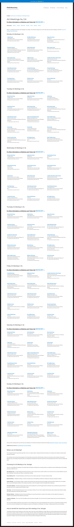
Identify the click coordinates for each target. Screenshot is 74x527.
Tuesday (18, 25)
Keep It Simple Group (31, 234)
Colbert (60, 442)
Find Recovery (12, 7)
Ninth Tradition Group (51, 137)
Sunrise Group (30, 342)
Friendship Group (50, 422)
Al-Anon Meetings (60, 7)
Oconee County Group (11, 137)
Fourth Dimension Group (12, 363)
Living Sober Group (11, 196)
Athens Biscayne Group (11, 116)
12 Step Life (36, 522)
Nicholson (56, 442)
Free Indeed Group (10, 78)
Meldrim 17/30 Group (31, 255)
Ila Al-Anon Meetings (27, 445)
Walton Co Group (50, 432)
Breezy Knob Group (11, 96)
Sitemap (23, 522)
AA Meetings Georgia (25, 15)
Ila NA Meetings (20, 445)
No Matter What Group (31, 37)
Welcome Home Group (11, 245)
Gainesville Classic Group (12, 432)
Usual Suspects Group (51, 155)
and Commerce (64, 442)
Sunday (39, 25)
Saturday (35, 25)
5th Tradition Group (31, 137)
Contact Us (40, 522)
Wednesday (23, 25)
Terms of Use (19, 522)
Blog (66, 7)
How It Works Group (51, 293)
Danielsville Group (10, 273)
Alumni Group (10, 175)
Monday (14, 25)
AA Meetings (46, 7)
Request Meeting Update (29, 522)
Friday (31, 25)
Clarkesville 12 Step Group (32, 432)
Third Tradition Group (51, 116)
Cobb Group (49, 96)
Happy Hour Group (50, 37)
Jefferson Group (30, 57)
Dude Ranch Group (11, 106)
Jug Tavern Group (50, 255)
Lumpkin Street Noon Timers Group (54, 57)
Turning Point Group (51, 234)
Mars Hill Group (30, 245)
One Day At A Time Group (12, 234)
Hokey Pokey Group (31, 47)
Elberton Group (30, 411)
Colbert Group (10, 37)
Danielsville (52, 442)
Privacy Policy (14, 522)
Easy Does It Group (11, 47)
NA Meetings (52, 7)
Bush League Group (51, 47)
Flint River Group (30, 78)
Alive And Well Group (51, 78)
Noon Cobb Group (30, 332)
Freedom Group (30, 422)
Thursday (27, 25)
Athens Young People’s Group (33, 116)
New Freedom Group (31, 106)
